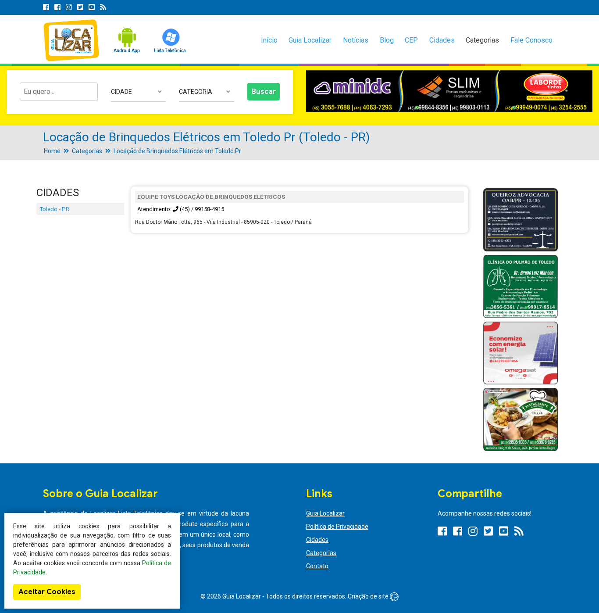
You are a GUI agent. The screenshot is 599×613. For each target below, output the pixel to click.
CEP (411, 40)
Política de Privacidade (337, 526)
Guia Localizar (310, 40)
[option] (449, 91)
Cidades (442, 40)
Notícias (355, 40)
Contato (317, 566)
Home (52, 150)
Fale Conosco (531, 40)
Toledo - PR (54, 208)
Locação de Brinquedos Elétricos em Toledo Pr (177, 150)
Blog (387, 40)
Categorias (482, 40)
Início (269, 40)
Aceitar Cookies (46, 592)
